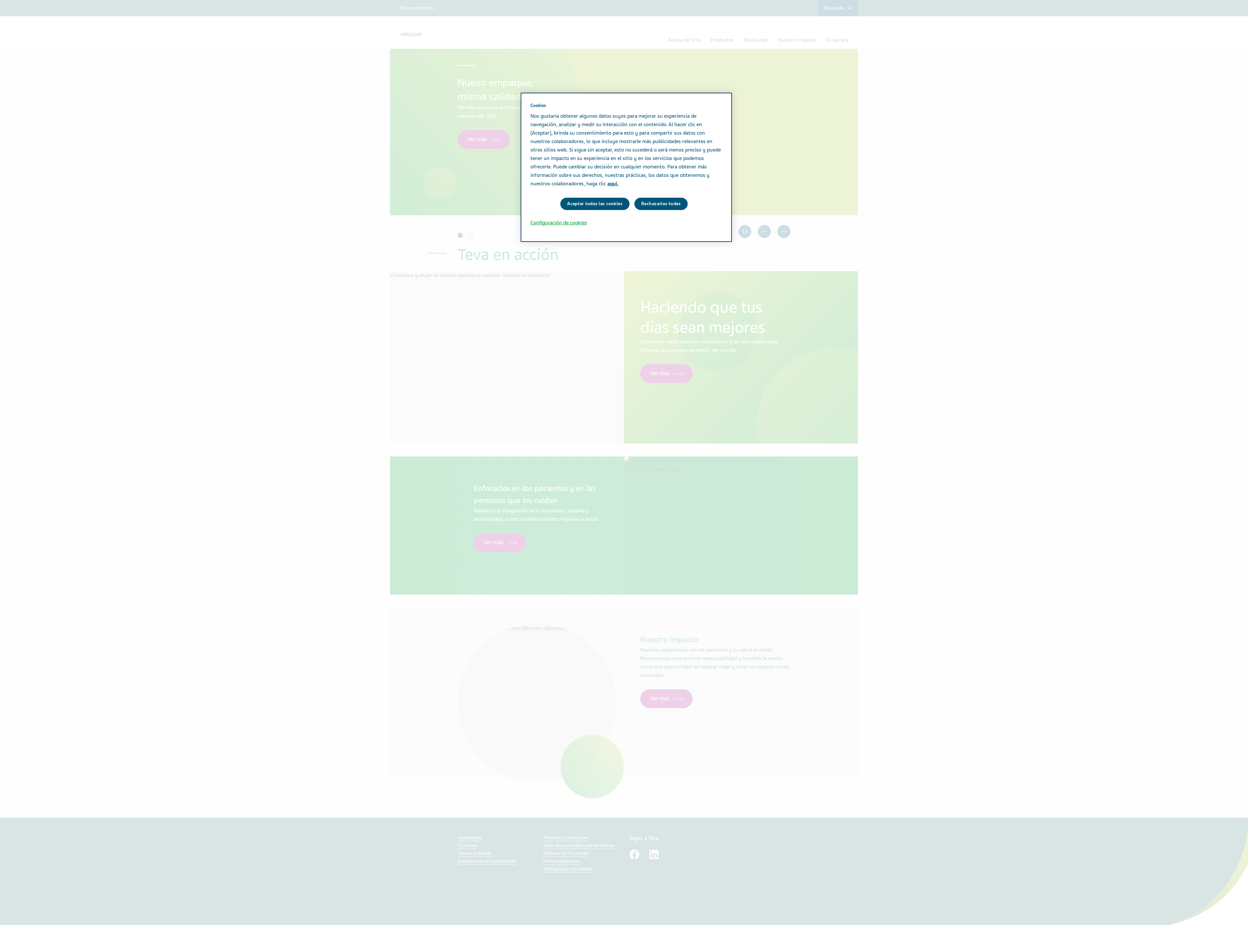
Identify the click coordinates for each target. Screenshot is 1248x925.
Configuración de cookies (558, 222)
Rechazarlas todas (661, 203)
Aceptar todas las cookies (595, 203)
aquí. (612, 183)
